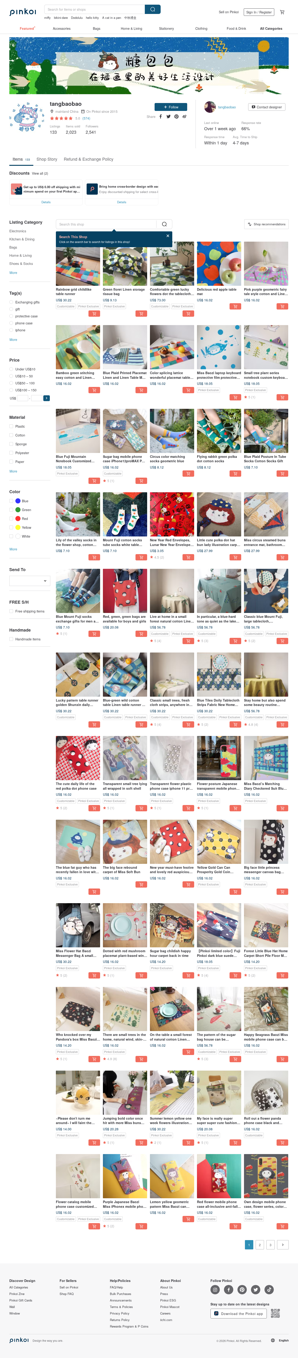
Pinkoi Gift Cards (20, 1300)
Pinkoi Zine (16, 1293)
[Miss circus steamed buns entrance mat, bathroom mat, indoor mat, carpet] (266, 514)
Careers (165, 1313)
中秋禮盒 (130, 17)
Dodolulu (77, 17)
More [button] (13, 272)
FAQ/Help (116, 1287)
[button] (171, 107)
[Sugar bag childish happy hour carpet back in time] (172, 925)
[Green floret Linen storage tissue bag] (125, 264)
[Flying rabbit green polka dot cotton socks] (219, 431)
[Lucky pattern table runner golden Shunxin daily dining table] (78, 674)
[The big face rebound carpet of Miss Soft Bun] (125, 842)
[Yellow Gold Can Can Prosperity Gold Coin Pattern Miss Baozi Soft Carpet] (219, 842)
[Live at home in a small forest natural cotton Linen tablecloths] (172, 591)
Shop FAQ (67, 1293)
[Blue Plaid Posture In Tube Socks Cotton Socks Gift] (266, 431)
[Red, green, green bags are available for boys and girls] (125, 591)
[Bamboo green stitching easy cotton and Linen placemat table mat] (78, 347)
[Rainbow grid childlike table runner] (78, 264)
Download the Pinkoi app (241, 1313)
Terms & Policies (121, 1306)
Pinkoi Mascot (169, 1306)
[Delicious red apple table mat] (219, 264)
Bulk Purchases (120, 1293)
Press (164, 1293)
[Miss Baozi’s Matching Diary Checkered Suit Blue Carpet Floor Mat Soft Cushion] (266, 758)
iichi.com (166, 1319)
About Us (166, 1287)
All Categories (18, 1287)
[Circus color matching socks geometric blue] (172, 431)
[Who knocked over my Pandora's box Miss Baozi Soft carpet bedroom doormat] (78, 1009)
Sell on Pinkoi (229, 12)
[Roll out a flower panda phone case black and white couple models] (266, 1093)
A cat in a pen (111, 17)
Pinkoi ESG (168, 1300)
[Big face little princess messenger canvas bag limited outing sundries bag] (266, 842)
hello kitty (92, 17)
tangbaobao (227, 107)
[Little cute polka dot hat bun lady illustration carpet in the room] (219, 514)
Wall (12, 1306)
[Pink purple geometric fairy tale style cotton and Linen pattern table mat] (266, 264)
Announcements (121, 1300)
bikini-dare (61, 17)
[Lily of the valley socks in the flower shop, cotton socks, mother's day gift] (78, 514)
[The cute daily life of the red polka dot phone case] (78, 758)
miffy (47, 17)
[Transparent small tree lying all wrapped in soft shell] (125, 758)
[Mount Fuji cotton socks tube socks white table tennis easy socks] (125, 514)
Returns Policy (120, 1319)
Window (14, 1313)
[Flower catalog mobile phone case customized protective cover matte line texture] (78, 1176)
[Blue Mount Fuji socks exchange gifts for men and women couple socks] (78, 591)
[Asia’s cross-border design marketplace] (22, 12)
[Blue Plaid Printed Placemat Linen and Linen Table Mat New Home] (125, 347)
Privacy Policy (119, 1313)
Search (153, 9)
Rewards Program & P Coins (129, 1326)
